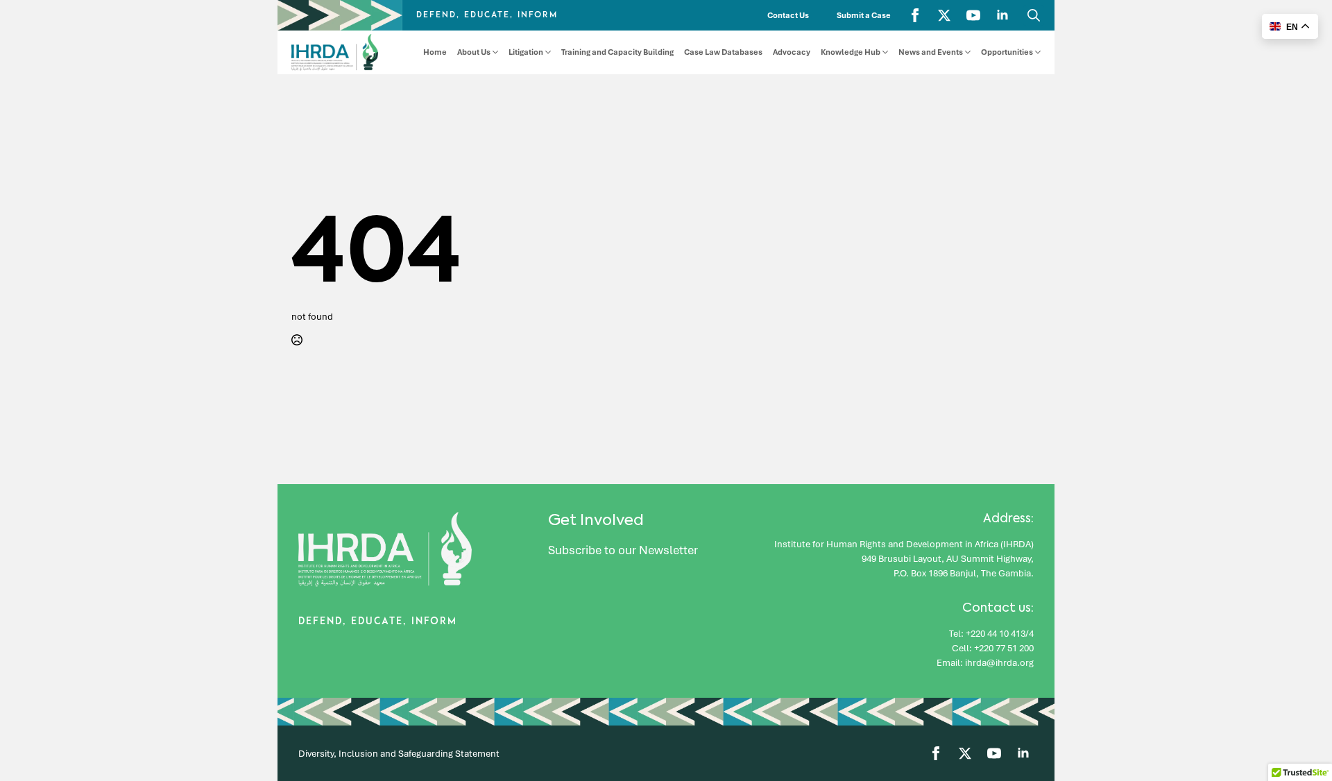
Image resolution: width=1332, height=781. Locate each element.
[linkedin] (1002, 15)
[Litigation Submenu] (547, 52)
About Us (473, 52)
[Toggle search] (1033, 15)
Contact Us (788, 15)
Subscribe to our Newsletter (623, 550)
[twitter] (944, 15)
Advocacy (791, 52)
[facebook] (915, 15)
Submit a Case (864, 15)
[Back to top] (1297, 732)
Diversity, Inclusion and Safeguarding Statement (399, 753)
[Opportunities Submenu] (1037, 52)
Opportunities (1007, 52)
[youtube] (973, 15)
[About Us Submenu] (494, 52)
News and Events (930, 52)
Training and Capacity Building (617, 52)
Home (435, 52)
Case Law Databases (723, 52)
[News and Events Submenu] (967, 52)
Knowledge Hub (850, 52)
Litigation (526, 52)
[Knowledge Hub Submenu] (884, 52)
